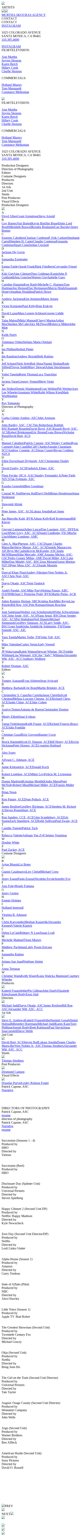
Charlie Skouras (12, 71)
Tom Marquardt (11, 88)
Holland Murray (12, 84)
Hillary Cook (10, 67)
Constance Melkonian (15, 92)
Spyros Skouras (11, 60)
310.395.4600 (10, 39)
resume (6, 1115)
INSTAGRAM (11, 25)
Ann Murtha (9, 57)
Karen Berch (10, 64)
